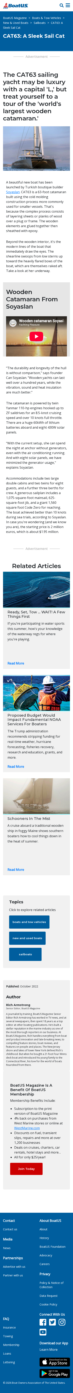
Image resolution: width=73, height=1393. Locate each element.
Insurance (9, 1327)
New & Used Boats (15, 23)
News (7, 1248)
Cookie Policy (48, 1304)
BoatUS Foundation (52, 1247)
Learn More (49, 1349)
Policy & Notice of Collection (51, 1285)
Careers (45, 1264)
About (43, 1229)
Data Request (49, 1296)
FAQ (6, 1319)
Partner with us (13, 1275)
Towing (8, 1336)
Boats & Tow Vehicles (46, 18)
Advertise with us (14, 1267)
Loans (7, 1353)
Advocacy (46, 1255)
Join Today (26, 1169)
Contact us (10, 1229)
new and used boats (27, 938)
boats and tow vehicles (29, 922)
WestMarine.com (27, 1128)
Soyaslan (13, 192)
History (44, 1238)
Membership (11, 1345)
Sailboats (40, 23)
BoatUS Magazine (15, 18)
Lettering (9, 1362)
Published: (12, 986)
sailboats (25, 954)
